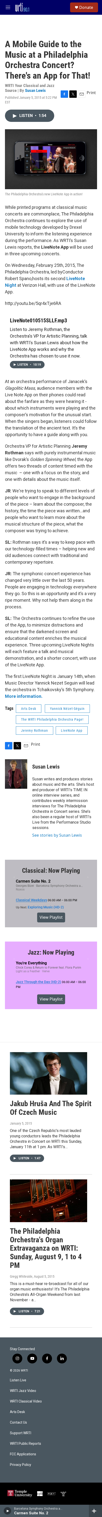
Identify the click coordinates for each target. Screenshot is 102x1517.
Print (91, 92)
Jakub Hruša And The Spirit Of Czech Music (50, 1107)
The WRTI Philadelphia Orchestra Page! (52, 719)
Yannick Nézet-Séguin (67, 709)
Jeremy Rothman (34, 730)
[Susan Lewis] (16, 774)
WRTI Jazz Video (23, 1391)
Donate (86, 7)
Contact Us (18, 1422)
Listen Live (18, 1380)
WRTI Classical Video (26, 1401)
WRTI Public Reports (25, 1443)
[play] (7, 1510)
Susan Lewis (35, 90)
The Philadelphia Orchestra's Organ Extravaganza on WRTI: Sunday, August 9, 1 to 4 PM (46, 1248)
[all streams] (95, 1511)
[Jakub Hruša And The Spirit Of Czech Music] (48, 1073)
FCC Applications (23, 1454)
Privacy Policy (20, 1465)
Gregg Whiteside (21, 1276)
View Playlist (51, 917)
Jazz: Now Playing (51, 952)
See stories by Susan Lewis (57, 835)
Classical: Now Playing (51, 870)
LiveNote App (71, 730)
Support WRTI (20, 1433)
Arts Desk (28, 709)
